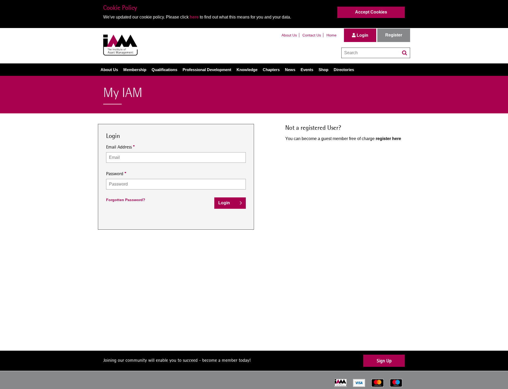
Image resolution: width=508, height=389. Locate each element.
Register (393, 35)
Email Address (119, 147)
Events (307, 69)
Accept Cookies (371, 12)
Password (114, 173)
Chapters (271, 69)
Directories (344, 69)
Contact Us (311, 35)
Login (362, 35)
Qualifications (164, 69)
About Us (289, 35)
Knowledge (247, 69)
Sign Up (384, 360)
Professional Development (207, 69)
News (290, 69)
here (194, 17)
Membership (134, 69)
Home (331, 35)
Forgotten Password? (125, 200)
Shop (323, 69)
